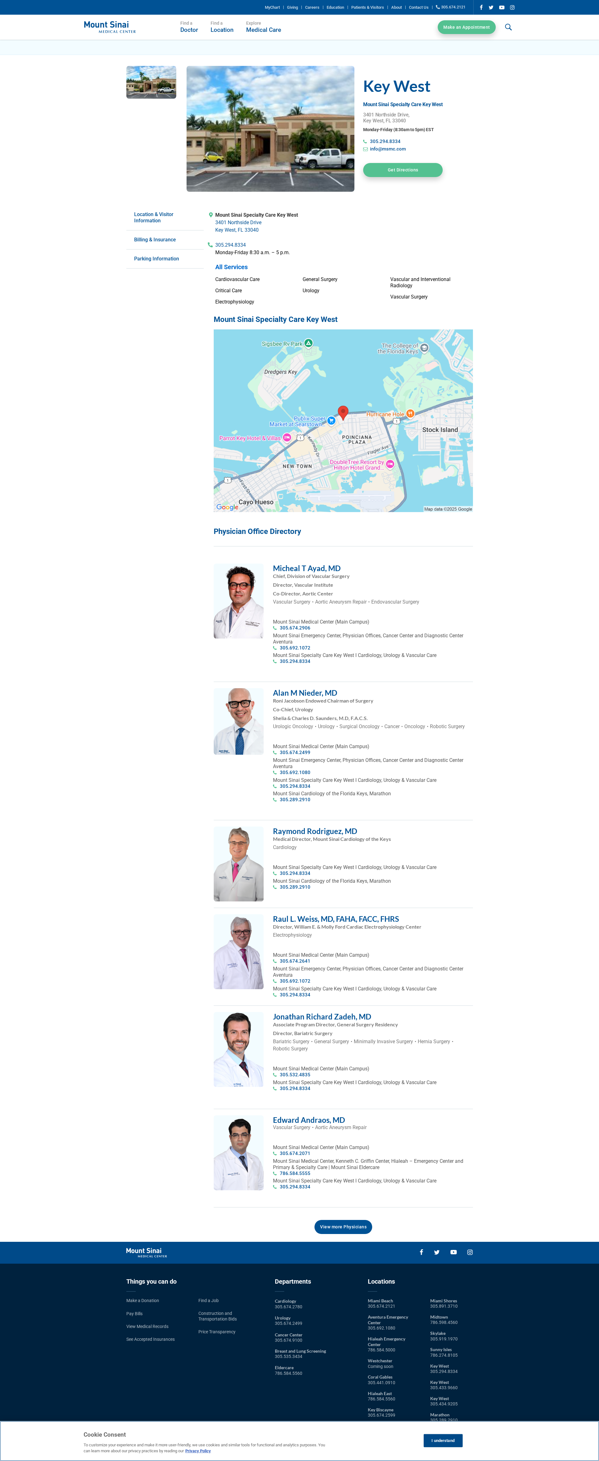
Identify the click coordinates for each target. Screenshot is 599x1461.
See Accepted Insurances (150, 1339)
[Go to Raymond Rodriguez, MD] (239, 829)
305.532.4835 (295, 1075)
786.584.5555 (295, 1173)
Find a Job (208, 1300)
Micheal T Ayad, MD (307, 568)
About (396, 7)
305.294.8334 (385, 141)
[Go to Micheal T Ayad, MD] (239, 567)
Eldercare (284, 1367)
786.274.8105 (444, 1355)
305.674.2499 (295, 752)
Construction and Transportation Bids (217, 1316)
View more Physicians (343, 1226)
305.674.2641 (295, 961)
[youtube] (501, 7)
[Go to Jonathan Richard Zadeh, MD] (239, 1015)
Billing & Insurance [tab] (155, 240)
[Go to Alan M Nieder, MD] (239, 691)
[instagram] (512, 7)
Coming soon (380, 1366)
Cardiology (285, 1301)
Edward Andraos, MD (309, 1119)
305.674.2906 (295, 628)
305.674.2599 (381, 1415)
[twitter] (491, 7)
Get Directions (403, 169)
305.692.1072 (295, 648)
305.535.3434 (288, 1356)
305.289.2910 (295, 799)
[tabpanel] (344, 258)
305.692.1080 (295, 772)
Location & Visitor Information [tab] (153, 217)
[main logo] (110, 24)
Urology (282, 1317)
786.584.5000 (381, 1349)
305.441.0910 (381, 1382)
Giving (292, 7)
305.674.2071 (295, 1153)
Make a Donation (142, 1300)
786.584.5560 (288, 1373)
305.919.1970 (444, 1338)
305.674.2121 (453, 7)
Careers (312, 7)
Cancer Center (289, 1334)
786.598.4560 (444, 1322)
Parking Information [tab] (156, 259)
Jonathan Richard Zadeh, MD (322, 1016)
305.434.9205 (444, 1403)
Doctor (189, 27)
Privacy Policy (198, 1451)
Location (222, 27)
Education (335, 7)
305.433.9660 (444, 1387)
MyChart (272, 7)
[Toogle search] (508, 27)
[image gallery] (151, 82)
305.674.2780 (288, 1306)
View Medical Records (147, 1326)
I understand (443, 1440)
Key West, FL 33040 (237, 230)
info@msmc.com (388, 149)
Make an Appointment (466, 27)
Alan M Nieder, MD (305, 692)
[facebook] (481, 7)
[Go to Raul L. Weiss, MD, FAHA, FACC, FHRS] (239, 917)
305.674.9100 (288, 1340)
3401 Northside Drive (238, 222)
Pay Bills (134, 1313)
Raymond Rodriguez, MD (315, 831)
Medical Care (263, 27)
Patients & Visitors (367, 7)
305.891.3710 (444, 1306)
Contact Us (419, 7)
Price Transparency (217, 1331)
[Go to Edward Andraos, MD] (239, 1118)
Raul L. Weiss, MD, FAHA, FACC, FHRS (336, 918)
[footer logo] (146, 1251)
